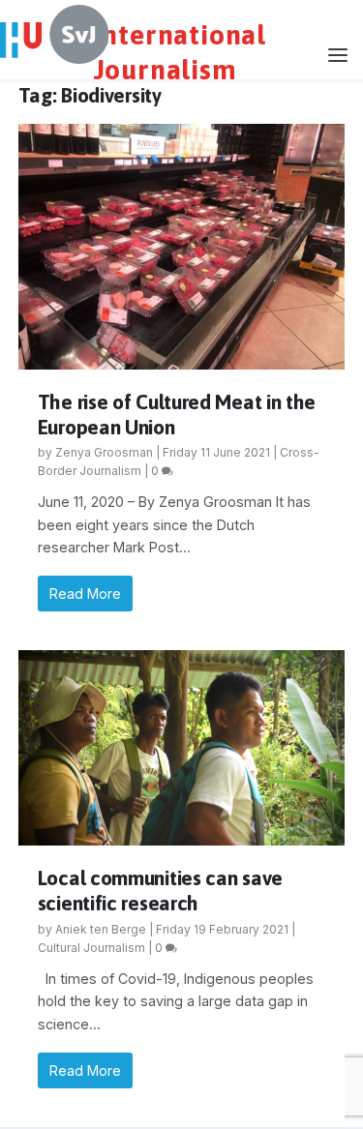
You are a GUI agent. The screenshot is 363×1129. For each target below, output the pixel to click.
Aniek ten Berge (100, 929)
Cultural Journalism (91, 947)
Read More (85, 593)
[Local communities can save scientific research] (182, 748)
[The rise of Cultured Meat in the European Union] (182, 246)
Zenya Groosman (104, 452)
